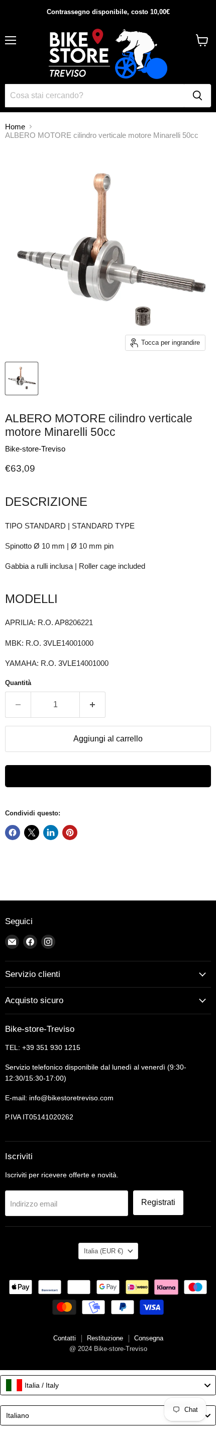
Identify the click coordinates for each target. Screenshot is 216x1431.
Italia (103, 1251)
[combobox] (108, 1385)
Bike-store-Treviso (35, 448)
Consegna (148, 1338)
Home (15, 126)
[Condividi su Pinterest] (69, 832)
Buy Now (108, 776)
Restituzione (105, 1338)
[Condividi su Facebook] (12, 832)
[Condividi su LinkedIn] (50, 832)
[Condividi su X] (31, 832)
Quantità (18, 683)
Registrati (158, 1202)
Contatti (64, 1338)
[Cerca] (197, 95)
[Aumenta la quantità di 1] (92, 705)
